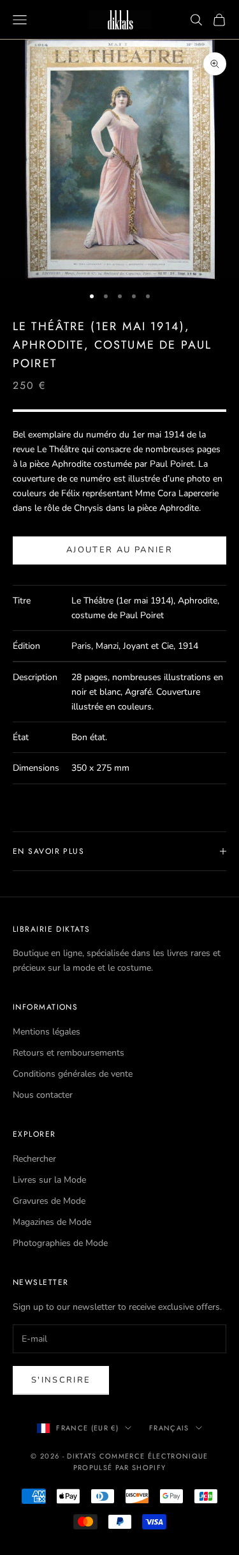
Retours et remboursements (68, 1053)
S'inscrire (61, 1380)
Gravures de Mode (49, 1201)
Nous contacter (43, 1095)
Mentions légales (46, 1032)
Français (169, 1428)
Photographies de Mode (60, 1243)
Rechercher (34, 1159)
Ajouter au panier (119, 550)
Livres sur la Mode (49, 1180)
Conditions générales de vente (73, 1074)
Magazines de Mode (52, 1222)
